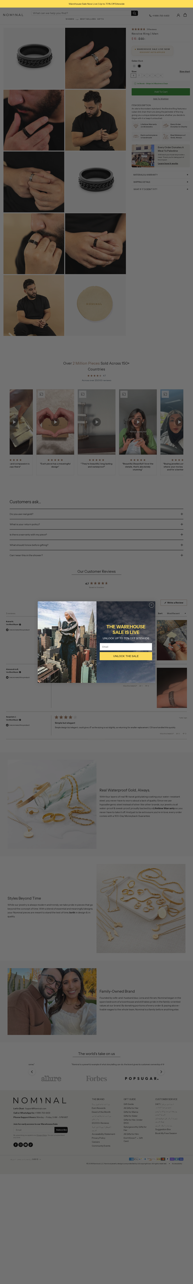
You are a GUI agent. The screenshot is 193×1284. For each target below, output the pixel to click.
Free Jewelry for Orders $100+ (96, 3)
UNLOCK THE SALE (126, 656)
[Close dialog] (151, 605)
